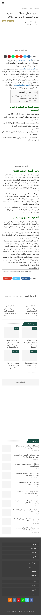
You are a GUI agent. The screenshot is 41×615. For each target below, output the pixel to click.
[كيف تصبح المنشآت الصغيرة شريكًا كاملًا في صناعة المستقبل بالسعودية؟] (6, 521)
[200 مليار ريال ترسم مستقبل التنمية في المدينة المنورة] (6, 466)
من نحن (33, 544)
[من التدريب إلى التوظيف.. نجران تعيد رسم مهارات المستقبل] (29, 332)
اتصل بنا (33, 548)
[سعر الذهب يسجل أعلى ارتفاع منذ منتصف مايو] (29, 355)
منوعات (33, 575)
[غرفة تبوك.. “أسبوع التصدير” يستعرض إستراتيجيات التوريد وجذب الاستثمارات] (11, 332)
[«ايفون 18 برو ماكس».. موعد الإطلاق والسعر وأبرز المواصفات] (6, 448)
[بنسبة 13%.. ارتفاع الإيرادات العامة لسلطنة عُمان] (11, 355)
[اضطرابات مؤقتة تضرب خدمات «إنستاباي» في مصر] (6, 484)
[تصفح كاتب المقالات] (20, 288)
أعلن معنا (33, 557)
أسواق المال (10, 21)
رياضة (34, 581)
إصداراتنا (33, 552)
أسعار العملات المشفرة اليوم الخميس (24, 96)
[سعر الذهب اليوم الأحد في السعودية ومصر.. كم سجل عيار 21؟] (6, 475)
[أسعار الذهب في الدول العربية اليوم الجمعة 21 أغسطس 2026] (6, 494)
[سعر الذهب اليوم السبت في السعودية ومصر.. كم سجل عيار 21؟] (6, 503)
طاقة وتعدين (32, 567)
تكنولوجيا (33, 590)
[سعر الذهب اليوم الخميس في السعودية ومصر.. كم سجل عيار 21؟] (6, 457)
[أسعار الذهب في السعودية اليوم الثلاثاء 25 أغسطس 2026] (6, 512)
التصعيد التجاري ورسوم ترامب (26, 101)
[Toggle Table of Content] (34, 92)
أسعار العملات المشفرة (24, 60)
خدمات (34, 585)
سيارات (33, 594)
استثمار (4, 21)
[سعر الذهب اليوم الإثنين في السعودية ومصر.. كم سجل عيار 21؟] (6, 530)
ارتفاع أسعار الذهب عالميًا (27, 98)
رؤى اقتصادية (32, 563)
